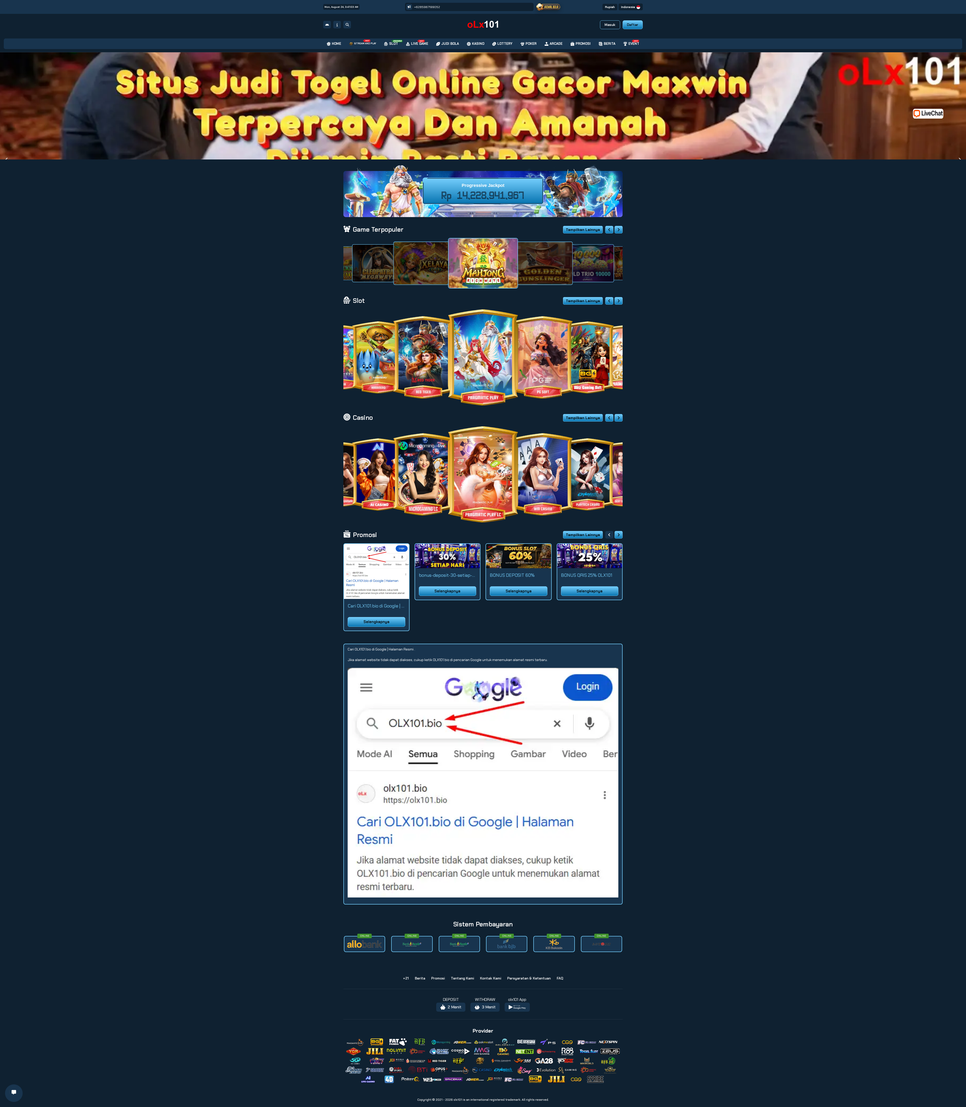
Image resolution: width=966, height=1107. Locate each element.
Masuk (610, 24)
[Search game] (347, 24)
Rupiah (610, 7)
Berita (420, 978)
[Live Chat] (931, 113)
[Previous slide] (609, 229)
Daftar (632, 24)
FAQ (560, 978)
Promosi (438, 978)
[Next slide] (619, 229)
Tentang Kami (462, 978)
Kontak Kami (490, 978)
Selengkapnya (376, 621)
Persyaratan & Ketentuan (529, 978)
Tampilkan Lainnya (583, 229)
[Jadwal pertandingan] (548, 7)
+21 (406, 978)
